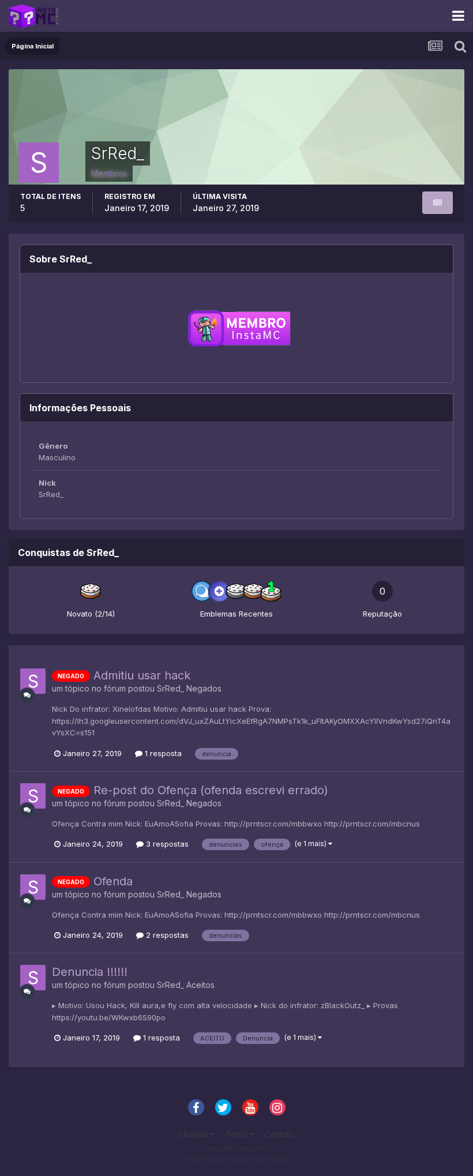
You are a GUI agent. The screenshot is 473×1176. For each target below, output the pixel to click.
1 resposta (162, 753)
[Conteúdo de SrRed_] (437, 202)
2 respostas (166, 935)
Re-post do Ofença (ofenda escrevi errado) (210, 790)
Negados (204, 688)
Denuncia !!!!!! (89, 972)
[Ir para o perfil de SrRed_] (33, 681)
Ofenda (113, 881)
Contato (280, 1134)
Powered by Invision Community (236, 1159)
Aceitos (200, 985)
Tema (237, 1134)
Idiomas (194, 1134)
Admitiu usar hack (141, 675)
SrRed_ (170, 688)
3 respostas (166, 843)
